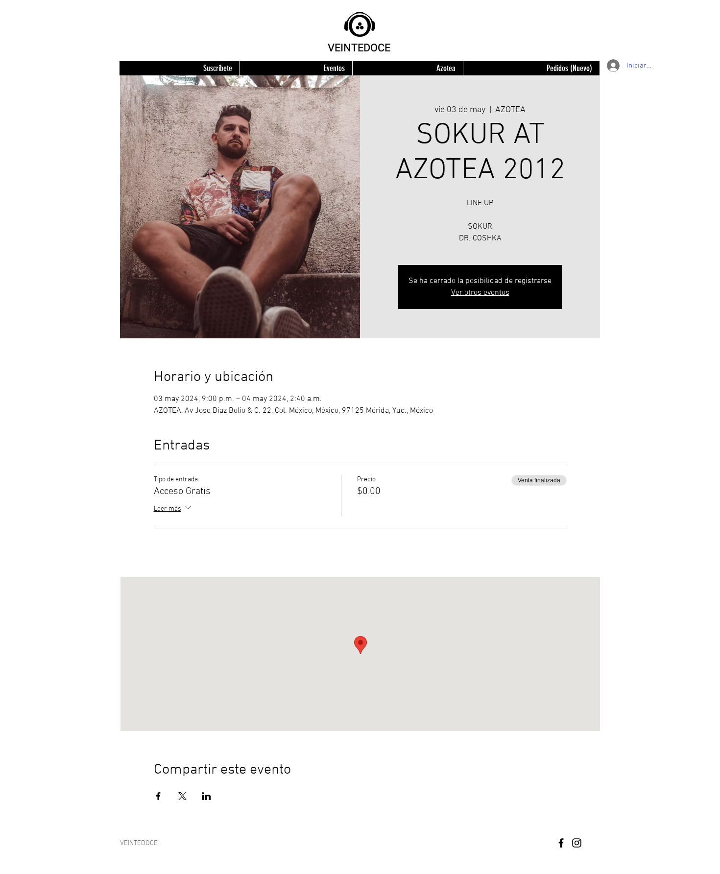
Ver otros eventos (480, 293)
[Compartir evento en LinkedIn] (206, 796)
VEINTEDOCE (359, 48)
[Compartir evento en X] (182, 796)
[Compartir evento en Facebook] (158, 796)
